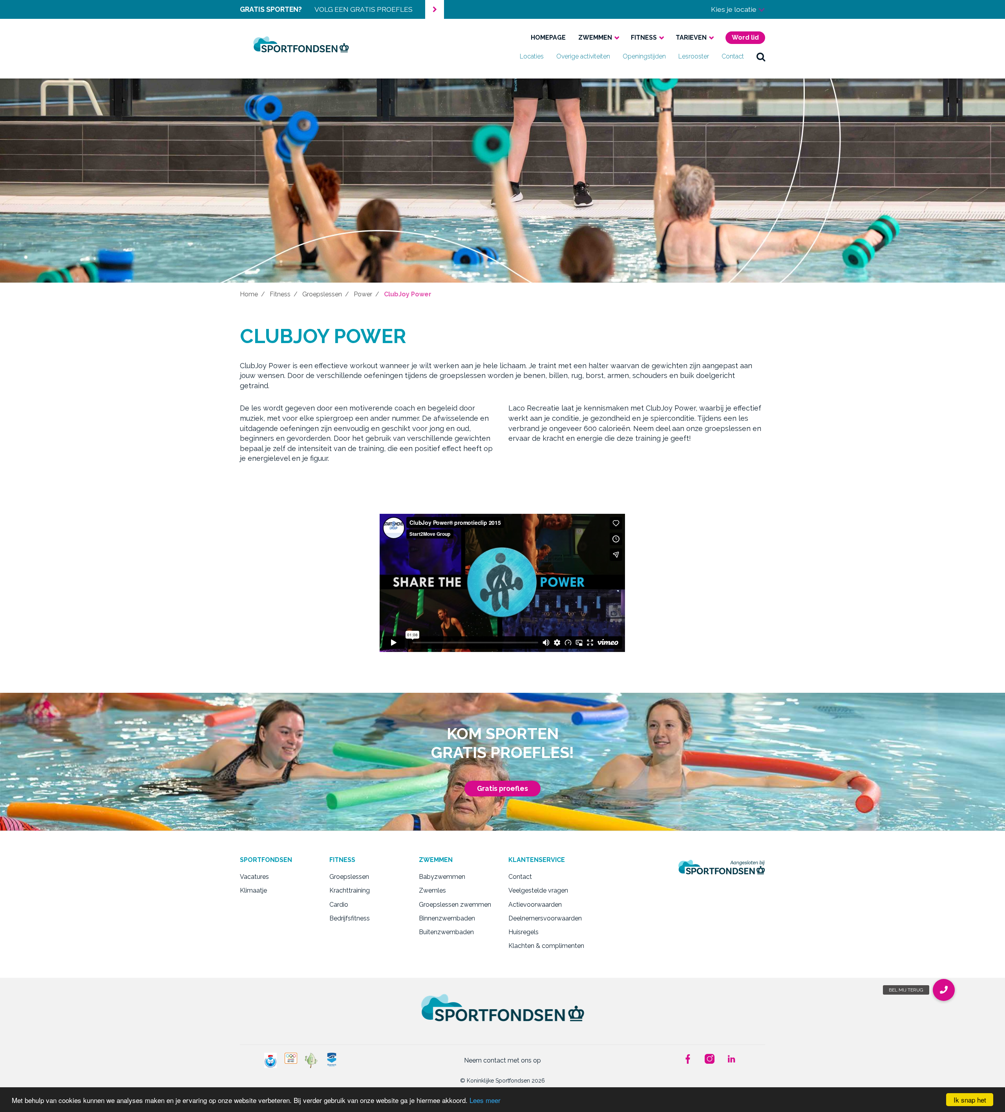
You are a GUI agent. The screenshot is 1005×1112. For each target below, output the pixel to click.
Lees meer (485, 1100)
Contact (733, 56)
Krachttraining (349, 890)
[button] (944, 990)
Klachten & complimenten (546, 945)
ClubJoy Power (407, 294)
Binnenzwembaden (447, 918)
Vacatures (254, 876)
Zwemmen (595, 37)
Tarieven (691, 37)
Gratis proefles (502, 788)
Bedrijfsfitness (349, 918)
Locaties (532, 56)
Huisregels (523, 932)
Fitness (644, 37)
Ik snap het (970, 1100)
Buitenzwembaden (446, 932)
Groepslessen (322, 294)
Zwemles (432, 890)
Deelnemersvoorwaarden (545, 918)
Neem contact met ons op (502, 1060)
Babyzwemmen (442, 876)
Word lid (745, 37)
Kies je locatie (734, 9)
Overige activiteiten (583, 56)
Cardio (338, 904)
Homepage (548, 37)
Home (249, 294)
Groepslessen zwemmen (455, 904)
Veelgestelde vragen (538, 890)
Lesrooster (693, 56)
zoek (760, 56)
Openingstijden (644, 56)
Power (363, 294)
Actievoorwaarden (535, 904)
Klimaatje (253, 890)
